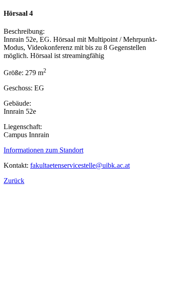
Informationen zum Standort (43, 150)
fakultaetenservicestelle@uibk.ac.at (80, 165)
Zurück (14, 180)
